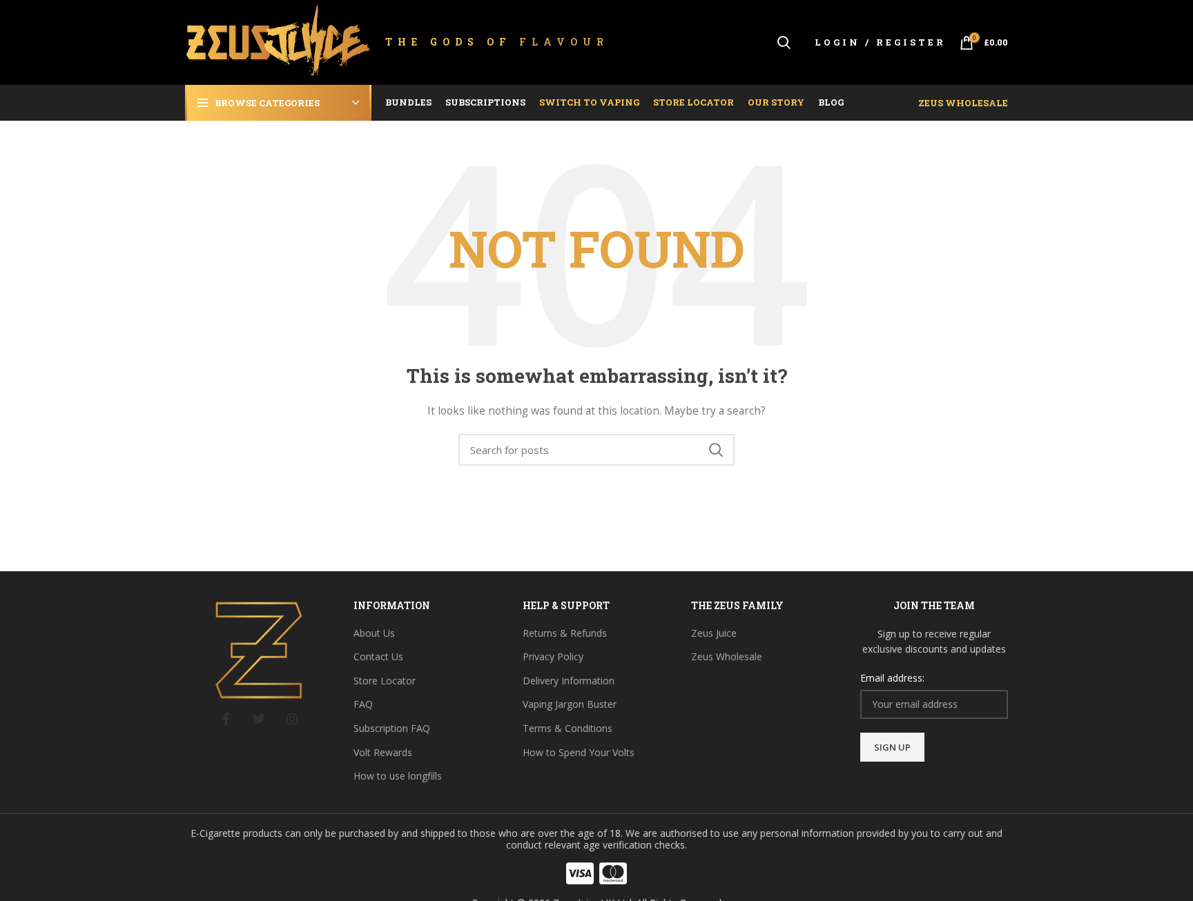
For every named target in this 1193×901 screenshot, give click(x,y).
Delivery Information (568, 680)
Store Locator (384, 680)
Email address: (892, 677)
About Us (374, 633)
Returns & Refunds (565, 633)
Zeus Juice (714, 633)
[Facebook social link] (226, 719)
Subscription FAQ (391, 728)
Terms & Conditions (567, 728)
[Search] (783, 43)
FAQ (363, 704)
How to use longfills (397, 775)
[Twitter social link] (259, 719)
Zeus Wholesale (963, 103)
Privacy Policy (553, 656)
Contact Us (378, 656)
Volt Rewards (382, 752)
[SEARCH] (716, 450)
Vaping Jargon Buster (570, 704)
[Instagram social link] (292, 719)
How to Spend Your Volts (578, 752)
